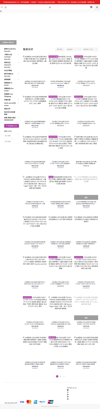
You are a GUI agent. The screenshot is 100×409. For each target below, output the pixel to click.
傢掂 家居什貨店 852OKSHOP (10, 118)
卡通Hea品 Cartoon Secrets (8, 56)
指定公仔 (11, 42)
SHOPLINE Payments (53, 406)
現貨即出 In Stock (8, 83)
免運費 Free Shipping (8, 95)
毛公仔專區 (8, 70)
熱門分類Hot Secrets (8, 75)
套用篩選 (12, 126)
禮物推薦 (7, 79)
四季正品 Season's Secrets (7, 64)
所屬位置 (7, 99)
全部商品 (5, 42)
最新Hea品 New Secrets (10, 50)
